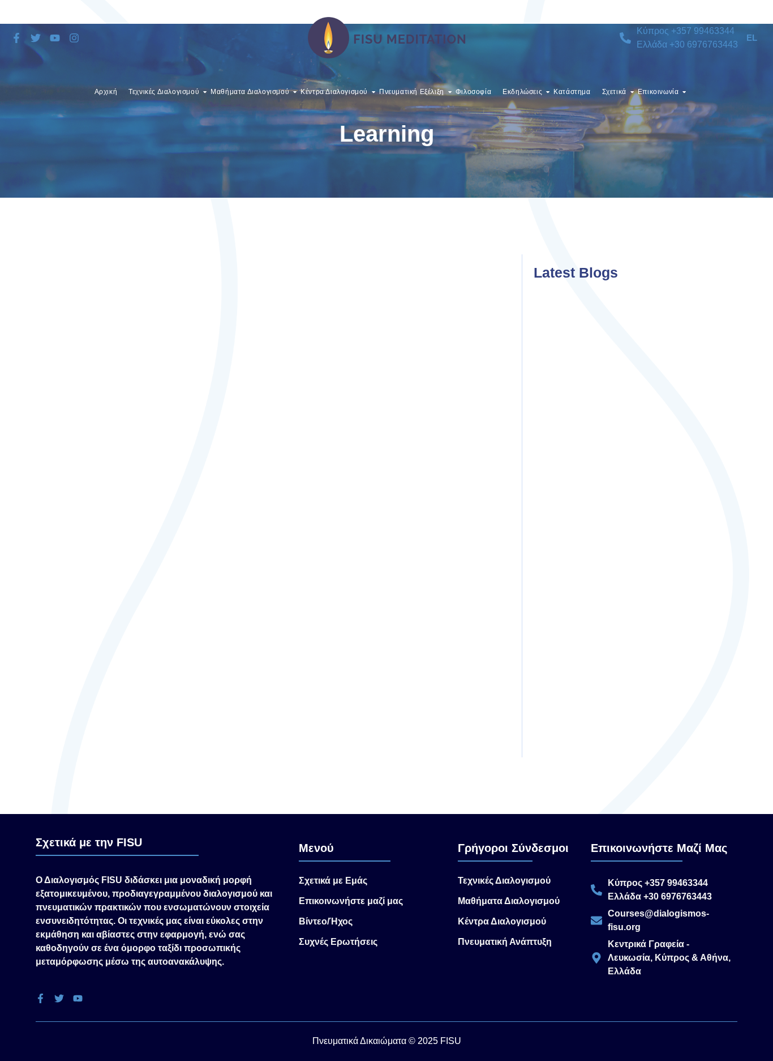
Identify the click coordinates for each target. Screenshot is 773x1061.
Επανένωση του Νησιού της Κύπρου (599, 407)
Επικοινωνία (658, 92)
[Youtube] (55, 38)
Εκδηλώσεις (522, 92)
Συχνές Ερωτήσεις (338, 942)
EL (751, 37)
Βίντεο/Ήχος (326, 921)
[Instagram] (74, 38)
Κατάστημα (571, 92)
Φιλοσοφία (473, 92)
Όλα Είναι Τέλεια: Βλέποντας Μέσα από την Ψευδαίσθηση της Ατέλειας (610, 723)
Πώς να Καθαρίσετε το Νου (136, 586)
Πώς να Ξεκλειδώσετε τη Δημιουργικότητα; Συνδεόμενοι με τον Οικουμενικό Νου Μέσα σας (618, 563)
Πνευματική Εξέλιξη (411, 92)
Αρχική (106, 92)
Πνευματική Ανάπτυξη (505, 942)
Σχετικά (614, 92)
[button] (753, 38)
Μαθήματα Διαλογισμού (250, 92)
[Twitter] (36, 38)
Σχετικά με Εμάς (333, 880)
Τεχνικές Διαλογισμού (163, 92)
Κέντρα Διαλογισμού (334, 92)
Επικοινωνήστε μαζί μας (351, 901)
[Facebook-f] (16, 38)
